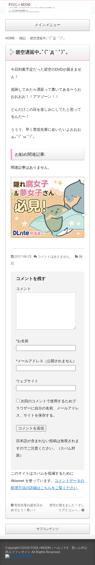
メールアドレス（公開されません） (46, 361)
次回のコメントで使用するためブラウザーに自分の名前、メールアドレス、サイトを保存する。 (47, 408)
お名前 (22, 341)
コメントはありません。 (55, 256)
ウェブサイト (27, 381)
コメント (23, 289)
